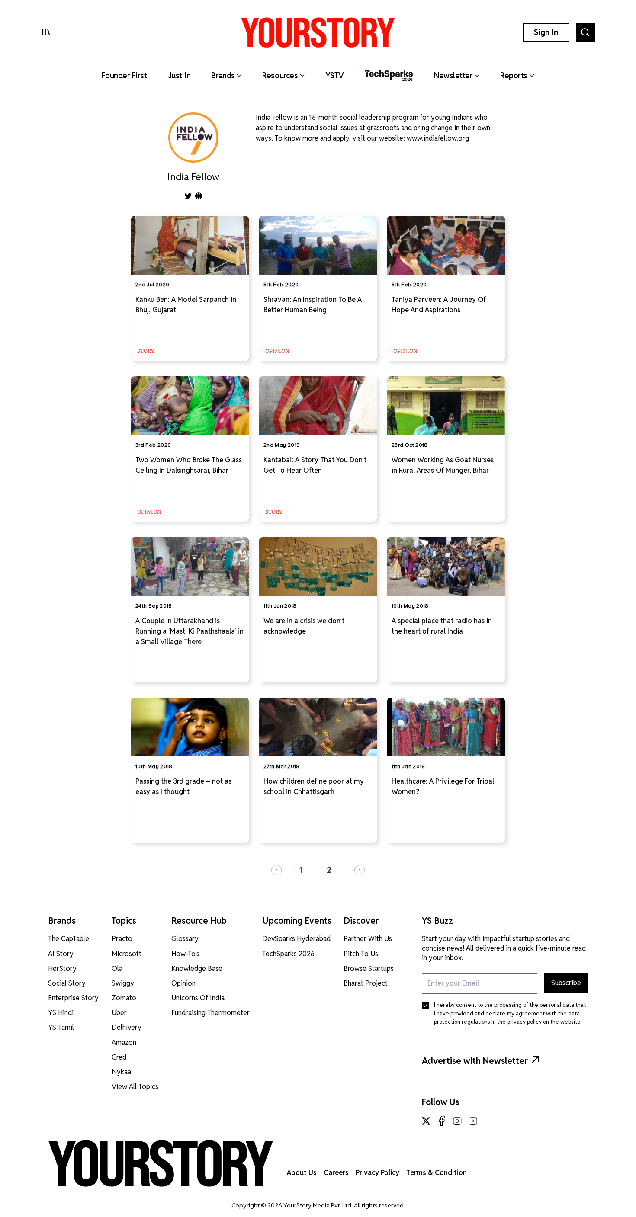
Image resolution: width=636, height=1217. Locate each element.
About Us (302, 1172)
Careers (336, 1172)
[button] (276, 870)
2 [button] (329, 870)
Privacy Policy (377, 1172)
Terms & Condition (436, 1172)
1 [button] (300, 870)
